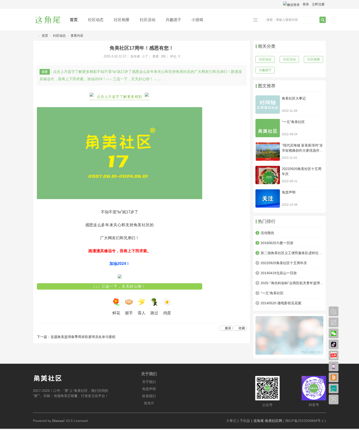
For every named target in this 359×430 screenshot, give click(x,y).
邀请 (228, 328)
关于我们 (149, 382)
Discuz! (58, 421)
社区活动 (147, 20)
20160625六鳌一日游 (277, 243)
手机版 (245, 421)
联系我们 (149, 396)
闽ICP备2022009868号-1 (304, 421)
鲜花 (116, 313)
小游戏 (197, 20)
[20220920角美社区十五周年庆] (267, 175)
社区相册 (121, 20)
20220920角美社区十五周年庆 (284, 263)
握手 (129, 313)
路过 (154, 313)
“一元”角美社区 (293, 122)
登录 (306, 4)
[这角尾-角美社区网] (47, 27)
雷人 (142, 313)
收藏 (242, 328)
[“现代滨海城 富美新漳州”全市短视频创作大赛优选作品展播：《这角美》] (267, 151)
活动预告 (267, 233)
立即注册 (318, 4)
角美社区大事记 (294, 98)
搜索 (269, 20)
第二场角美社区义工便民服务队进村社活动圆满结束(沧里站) (292, 253)
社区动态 (96, 20)
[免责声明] (267, 198)
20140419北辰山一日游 (279, 273)
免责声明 (289, 192)
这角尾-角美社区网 (35, 35)
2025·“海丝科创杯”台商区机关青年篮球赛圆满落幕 (292, 283)
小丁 (145, 56)
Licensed (81, 421)
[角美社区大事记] (267, 104)
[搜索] (322, 20)
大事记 (231, 421)
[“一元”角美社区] (267, 128)
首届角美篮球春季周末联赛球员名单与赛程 (83, 337)
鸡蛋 (167, 313)
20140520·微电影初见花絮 (281, 303)
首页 (74, 20)
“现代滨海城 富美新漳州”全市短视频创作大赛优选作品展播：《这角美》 (302, 150)
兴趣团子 (173, 20)
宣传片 (149, 403)
